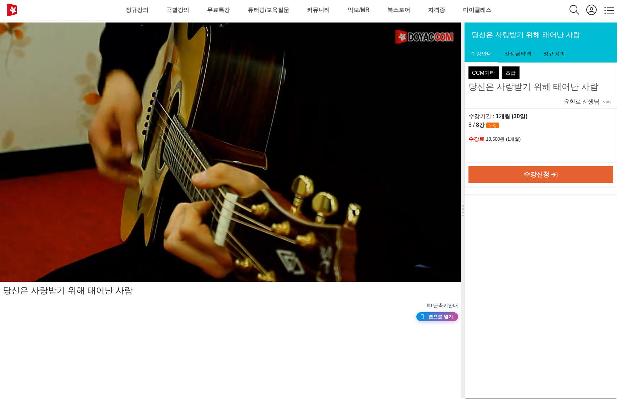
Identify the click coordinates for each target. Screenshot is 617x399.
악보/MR (359, 10)
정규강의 (137, 10)
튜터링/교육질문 (268, 10)
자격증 (436, 10)
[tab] (481, 54)
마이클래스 (477, 10)
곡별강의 (177, 10)
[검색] (578, 10)
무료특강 (218, 10)
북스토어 (398, 10)
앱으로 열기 (440, 316)
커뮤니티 (318, 10)
